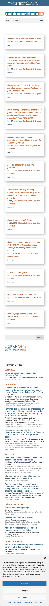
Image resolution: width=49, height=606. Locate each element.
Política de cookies (14, 602)
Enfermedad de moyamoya (17, 507)
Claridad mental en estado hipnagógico (22, 476)
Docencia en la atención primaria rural (24, 39)
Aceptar (24, 583)
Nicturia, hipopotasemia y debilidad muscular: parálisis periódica (21, 529)
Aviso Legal (28, 602)
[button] (45, 558)
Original (38, 69)
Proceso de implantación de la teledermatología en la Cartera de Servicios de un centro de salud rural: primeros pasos (24, 433)
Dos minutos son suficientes (19, 220)
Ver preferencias (24, 597)
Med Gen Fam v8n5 (34, 42)
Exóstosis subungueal (17, 272)
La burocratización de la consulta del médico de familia (21, 374)
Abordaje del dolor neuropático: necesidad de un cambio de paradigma (24, 546)
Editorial (22, 42)
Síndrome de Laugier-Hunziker (19, 518)
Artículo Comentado (26, 253)
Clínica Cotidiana (25, 146)
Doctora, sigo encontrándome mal (22, 314)
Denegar (24, 590)
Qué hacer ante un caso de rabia (21, 294)
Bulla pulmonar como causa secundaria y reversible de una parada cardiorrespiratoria (24, 140)
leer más (10, 45)
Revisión (37, 297)
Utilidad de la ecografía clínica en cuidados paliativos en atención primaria (24, 458)
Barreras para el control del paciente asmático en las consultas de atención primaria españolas (24, 88)
